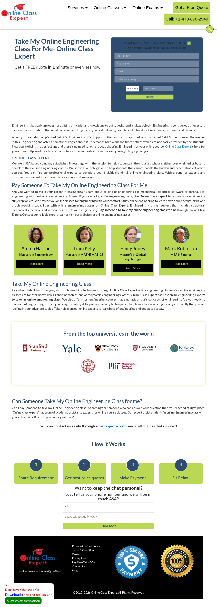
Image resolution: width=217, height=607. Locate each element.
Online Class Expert (178, 146)
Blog (75, 570)
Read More (36, 263)
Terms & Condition (83, 550)
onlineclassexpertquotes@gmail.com (40, 571)
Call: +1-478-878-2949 (187, 19)
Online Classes (109, 7)
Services (76, 7)
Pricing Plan (79, 558)
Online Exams (146, 7)
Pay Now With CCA (83, 562)
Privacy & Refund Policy (86, 546)
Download (13, 594)
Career (76, 554)
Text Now (108, 525)
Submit (150, 97)
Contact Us (78, 566)
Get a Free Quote (191, 7)
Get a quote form (112, 426)
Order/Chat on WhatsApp (24, 600)
